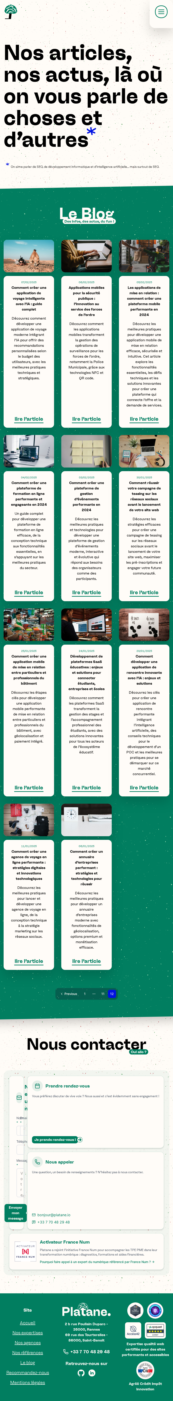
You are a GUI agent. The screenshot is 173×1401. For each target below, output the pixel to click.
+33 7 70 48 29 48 (53, 1222)
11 (103, 994)
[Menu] (161, 11)
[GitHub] (81, 1373)
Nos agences (28, 1342)
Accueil (27, 1322)
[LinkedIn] (92, 1373)
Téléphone (24, 1141)
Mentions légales (27, 1382)
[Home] (11, 12)
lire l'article (29, 419)
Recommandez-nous (27, 1372)
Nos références (27, 1352)
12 (112, 994)
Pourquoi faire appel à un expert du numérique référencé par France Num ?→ (97, 1262)
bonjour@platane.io (54, 1215)
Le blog (27, 1362)
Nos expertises (27, 1332)
